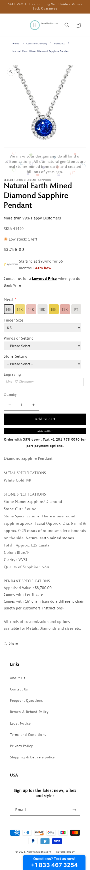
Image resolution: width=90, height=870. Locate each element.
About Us (17, 678)
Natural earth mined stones (50, 538)
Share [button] (13, 643)
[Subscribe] (74, 810)
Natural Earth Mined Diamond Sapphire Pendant (40, 51)
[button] (10, 25)
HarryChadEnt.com (39, 851)
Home (15, 43)
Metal (9, 299)
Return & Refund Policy (29, 711)
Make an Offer (45, 431)
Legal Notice (20, 723)
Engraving (12, 374)
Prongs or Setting (19, 338)
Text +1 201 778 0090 (61, 439)
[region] (45, 164)
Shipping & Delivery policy (32, 757)
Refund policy (65, 851)
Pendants (59, 43)
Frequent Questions (26, 700)
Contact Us (19, 689)
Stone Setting (16, 356)
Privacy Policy (21, 746)
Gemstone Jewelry (37, 43)
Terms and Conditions (28, 734)
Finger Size (14, 320)
